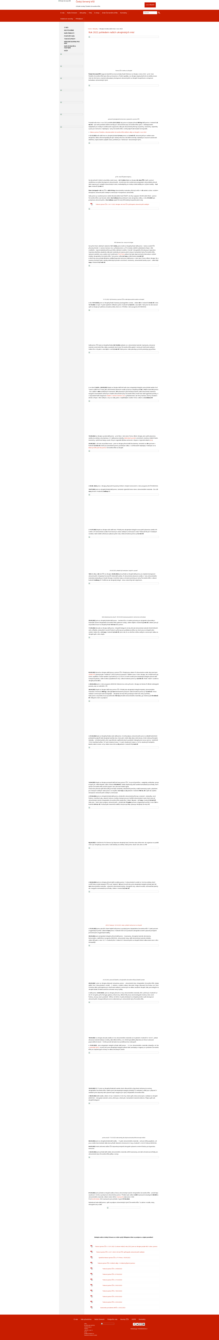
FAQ (90, 13)
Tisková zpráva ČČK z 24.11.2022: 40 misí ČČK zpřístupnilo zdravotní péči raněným (120, 1252)
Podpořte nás (69, 36)
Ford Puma (121, 254)
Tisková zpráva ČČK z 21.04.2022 (112, 1280)
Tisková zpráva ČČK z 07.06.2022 (112, 1274)
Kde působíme (69, 30)
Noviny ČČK (124, 1319)
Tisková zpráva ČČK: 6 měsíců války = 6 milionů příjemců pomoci (116, 1263)
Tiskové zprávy (69, 39)
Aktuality (83, 13)
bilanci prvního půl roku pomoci (97, 447)
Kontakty (123, 13)
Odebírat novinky (66, 19)
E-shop (96, 13)
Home (90, 29)
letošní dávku (95, 1199)
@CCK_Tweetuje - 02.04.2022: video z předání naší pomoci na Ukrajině (124, 925)
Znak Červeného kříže (110, 13)
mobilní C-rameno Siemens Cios (116, 395)
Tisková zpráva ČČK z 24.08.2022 (112, 1269)
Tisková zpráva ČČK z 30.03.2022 (112, 1285)
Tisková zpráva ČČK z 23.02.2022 (112, 1302)
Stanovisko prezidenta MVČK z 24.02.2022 (112, 1307)
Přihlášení (79, 19)
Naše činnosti (72, 13)
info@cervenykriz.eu (89, 1333)
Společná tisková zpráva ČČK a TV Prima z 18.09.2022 (114, 1257)
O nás (62, 13)
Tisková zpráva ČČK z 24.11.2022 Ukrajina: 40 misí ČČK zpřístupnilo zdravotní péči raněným (122, 204)
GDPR (134, 1319)
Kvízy (66, 51)
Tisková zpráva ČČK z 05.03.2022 (112, 1296)
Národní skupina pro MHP (72, 42)
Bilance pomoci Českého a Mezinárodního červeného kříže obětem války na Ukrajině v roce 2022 (118, 132)
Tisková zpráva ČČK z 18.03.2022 (112, 1291)
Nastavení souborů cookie (90, 1335)
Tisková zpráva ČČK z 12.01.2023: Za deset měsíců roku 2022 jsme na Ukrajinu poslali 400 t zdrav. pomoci (126, 1246)
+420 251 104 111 (88, 1330)
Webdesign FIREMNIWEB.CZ (139, 1329)
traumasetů (120, 1197)
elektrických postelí (129, 438)
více (151, 440)
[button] (134, 1324)
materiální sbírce (94, 1047)
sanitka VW (92, 674)
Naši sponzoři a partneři (70, 47)
